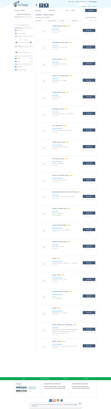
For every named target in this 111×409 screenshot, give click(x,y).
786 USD (89, 312)
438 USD (89, 180)
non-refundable (21, 33)
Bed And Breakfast (22, 70)
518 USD (89, 213)
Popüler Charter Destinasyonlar (32, 387)
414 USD (89, 113)
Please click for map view (24, 14)
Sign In (94, 6)
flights (41, 6)
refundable (20, 30)
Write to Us (83, 1)
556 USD (89, 246)
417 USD (89, 130)
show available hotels (23, 25)
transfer (46, 6)
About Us (78, 1)
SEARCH (90, 10)
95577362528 (93, 1)
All (29, 391)
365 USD (89, 80)
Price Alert (65, 378)
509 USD (89, 196)
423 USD (89, 163)
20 (29, 58)
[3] (17, 58)
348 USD (89, 47)
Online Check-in (71, 1)
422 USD (89, 146)
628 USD (89, 279)
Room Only (20, 66)
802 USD (89, 329)
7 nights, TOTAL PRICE (89, 33)
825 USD (89, 345)
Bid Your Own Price (45, 378)
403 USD (89, 97)
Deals (24, 378)
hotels (36, 6)
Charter (86, 378)
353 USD (89, 63)
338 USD (89, 30)
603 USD (89, 263)
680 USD (89, 296)
